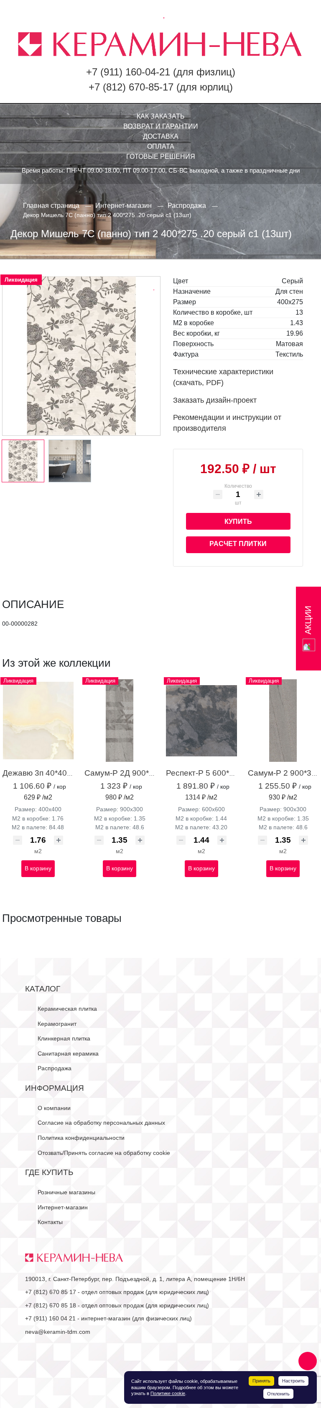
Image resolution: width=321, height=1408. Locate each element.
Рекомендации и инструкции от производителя (227, 422)
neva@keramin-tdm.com (57, 1331)
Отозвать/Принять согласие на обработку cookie (104, 1152)
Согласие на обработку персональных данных (101, 1122)
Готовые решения (160, 156)
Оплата (160, 146)
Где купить (49, 1172)
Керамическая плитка (67, 1008)
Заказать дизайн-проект (215, 400)
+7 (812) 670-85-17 (131, 87)
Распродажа (54, 1068)
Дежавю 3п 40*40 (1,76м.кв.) (55, 773)
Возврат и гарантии (160, 126)
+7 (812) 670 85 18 (50, 1305)
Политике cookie (167, 1393)
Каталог (42, 988)
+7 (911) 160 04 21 (50, 1318)
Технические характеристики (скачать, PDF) (223, 377)
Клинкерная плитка (64, 1038)
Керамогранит (57, 1023)
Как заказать (161, 116)
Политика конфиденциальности (81, 1137)
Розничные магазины (66, 1192)
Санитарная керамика (68, 1053)
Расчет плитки (238, 543)
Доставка (160, 136)
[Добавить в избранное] (154, 285)
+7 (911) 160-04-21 (128, 72)
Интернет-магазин (63, 1207)
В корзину (38, 868)
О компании (54, 1108)
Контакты (50, 1222)
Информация (54, 1088)
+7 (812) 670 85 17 (50, 1292)
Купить (238, 521)
